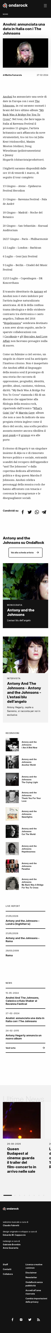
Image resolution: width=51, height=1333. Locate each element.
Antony (38, 291)
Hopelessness (12, 323)
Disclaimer (31, 1272)
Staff (5, 1264)
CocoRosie (10, 336)
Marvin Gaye (27, 412)
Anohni (7, 96)
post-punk (9, 435)
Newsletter (31, 1277)
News (5, 14)
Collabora (8, 1274)
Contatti (7, 1269)
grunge (25, 435)
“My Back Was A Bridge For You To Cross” (23, 114)
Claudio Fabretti (11, 1225)
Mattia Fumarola (13, 75)
